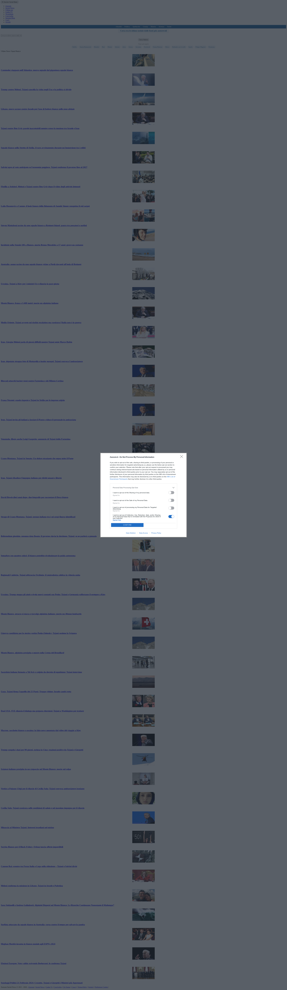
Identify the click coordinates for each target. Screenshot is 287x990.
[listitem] (143, 487)
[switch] (171, 492)
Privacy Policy (156, 533)
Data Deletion (131, 533)
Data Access (143, 533)
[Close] (182, 457)
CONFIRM (127, 525)
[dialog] (143, 495)
